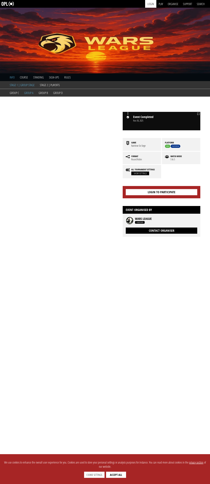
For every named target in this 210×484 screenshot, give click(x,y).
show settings (140, 173)
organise (173, 4)
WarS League (143, 218)
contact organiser (161, 230)
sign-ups (54, 77)
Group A (28, 93)
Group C (14, 93)
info (12, 77)
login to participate (161, 192)
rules (67, 77)
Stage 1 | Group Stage (22, 85)
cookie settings (94, 475)
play (161, 4)
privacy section (196, 462)
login (150, 4)
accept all (116, 475)
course (24, 77)
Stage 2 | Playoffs (50, 85)
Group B (43, 93)
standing (38, 77)
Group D (58, 93)
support (187, 4)
